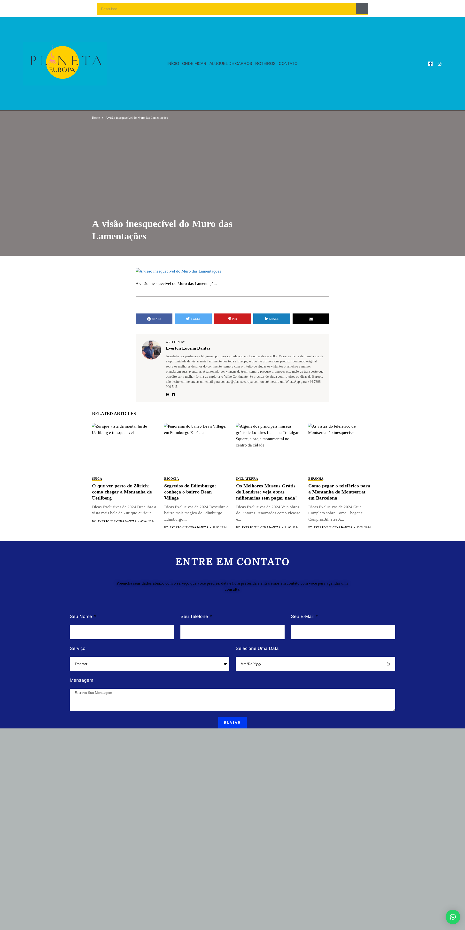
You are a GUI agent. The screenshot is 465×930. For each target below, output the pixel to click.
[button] (453, 917)
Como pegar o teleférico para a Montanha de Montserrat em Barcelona (339, 492)
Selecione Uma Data (257, 648)
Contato (288, 64)
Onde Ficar (194, 64)
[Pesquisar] (362, 8)
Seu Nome (81, 616)
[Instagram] (439, 64)
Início (173, 64)
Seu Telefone (194, 616)
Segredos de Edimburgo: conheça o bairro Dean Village (190, 492)
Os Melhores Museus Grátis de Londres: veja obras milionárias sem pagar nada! (266, 492)
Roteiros (265, 64)
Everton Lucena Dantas (188, 348)
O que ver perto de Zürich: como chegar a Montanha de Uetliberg (122, 492)
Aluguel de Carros (230, 64)
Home (96, 117)
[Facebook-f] (430, 64)
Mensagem (81, 680)
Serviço (77, 648)
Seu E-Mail (303, 616)
